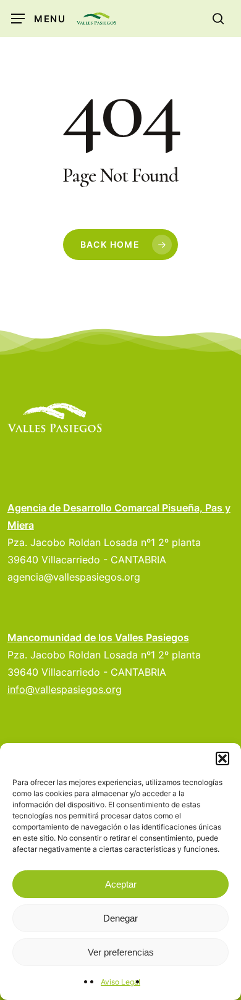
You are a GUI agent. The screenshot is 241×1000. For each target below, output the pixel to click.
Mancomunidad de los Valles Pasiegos (98, 637)
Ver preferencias (121, 952)
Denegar (120, 918)
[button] (222, 758)
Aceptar (121, 884)
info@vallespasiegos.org (64, 689)
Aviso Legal (120, 981)
